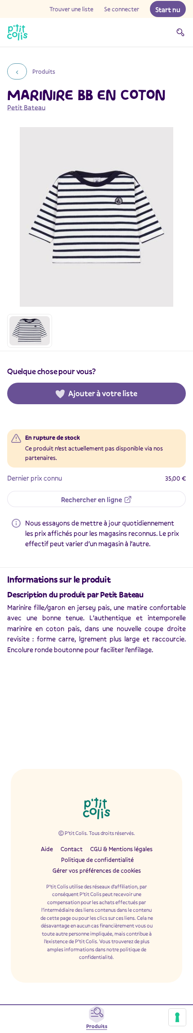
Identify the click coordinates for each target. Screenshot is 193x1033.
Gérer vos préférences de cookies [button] (97, 870)
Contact (72, 849)
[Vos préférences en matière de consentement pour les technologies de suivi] (177, 1017)
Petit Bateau (26, 107)
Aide (47, 849)
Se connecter (121, 9)
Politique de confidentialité (97, 860)
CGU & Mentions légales (121, 849)
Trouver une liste (71, 9)
